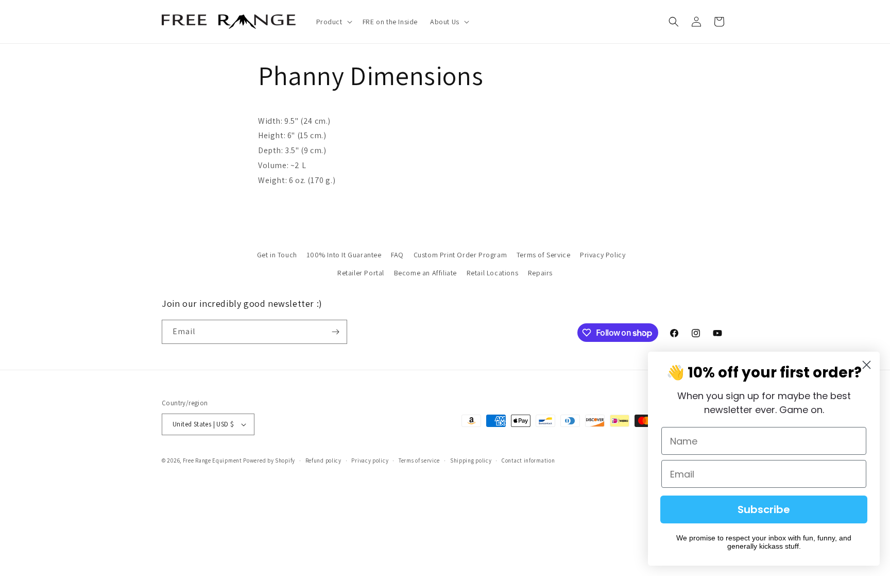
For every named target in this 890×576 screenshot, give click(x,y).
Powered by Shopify (269, 460)
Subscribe (764, 509)
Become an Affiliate (425, 272)
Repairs (540, 272)
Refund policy (323, 460)
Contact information (528, 460)
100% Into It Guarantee (343, 254)
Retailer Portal (360, 272)
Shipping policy (471, 460)
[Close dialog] (867, 365)
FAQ (397, 254)
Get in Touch (277, 254)
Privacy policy (369, 460)
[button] (333, 21)
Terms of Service (544, 254)
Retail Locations (493, 272)
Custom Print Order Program (460, 254)
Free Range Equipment (212, 460)
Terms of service (419, 460)
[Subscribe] (335, 332)
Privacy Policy (602, 254)
